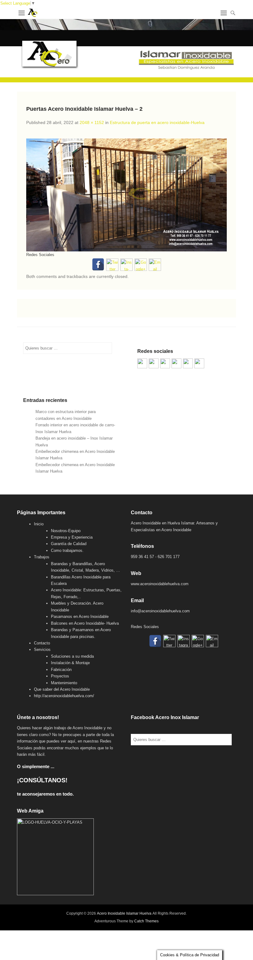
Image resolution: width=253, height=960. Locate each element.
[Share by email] (199, 363)
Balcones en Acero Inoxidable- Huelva (85, 623)
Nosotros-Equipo (66, 530)
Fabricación (61, 669)
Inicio (39, 524)
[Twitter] (112, 265)
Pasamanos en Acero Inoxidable (80, 616)
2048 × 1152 (92, 122)
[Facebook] (98, 264)
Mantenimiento (64, 683)
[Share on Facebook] (142, 363)
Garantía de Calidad (68, 543)
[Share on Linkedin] (188, 363)
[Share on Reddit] (165, 363)
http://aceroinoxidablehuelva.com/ (64, 695)
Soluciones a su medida (72, 656)
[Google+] (141, 265)
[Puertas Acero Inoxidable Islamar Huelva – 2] (126, 195)
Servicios (42, 649)
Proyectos (60, 676)
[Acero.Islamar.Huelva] (154, 363)
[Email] (155, 265)
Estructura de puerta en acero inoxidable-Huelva (157, 122)
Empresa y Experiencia (72, 537)
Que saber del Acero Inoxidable (62, 689)
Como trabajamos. (67, 550)
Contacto (42, 643)
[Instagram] (126, 265)
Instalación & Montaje (70, 662)
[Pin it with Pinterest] (176, 363)
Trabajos (41, 557)
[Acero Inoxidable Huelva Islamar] (126, 50)
